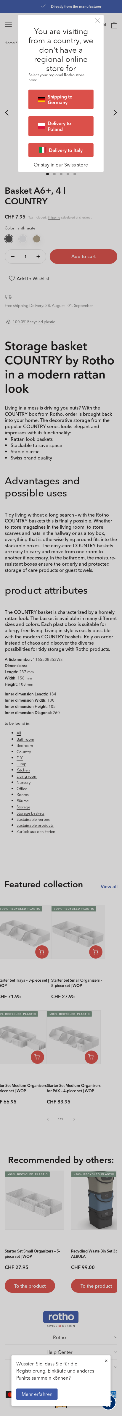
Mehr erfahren (37, 1394)
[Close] (98, 20)
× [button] (106, 1360)
